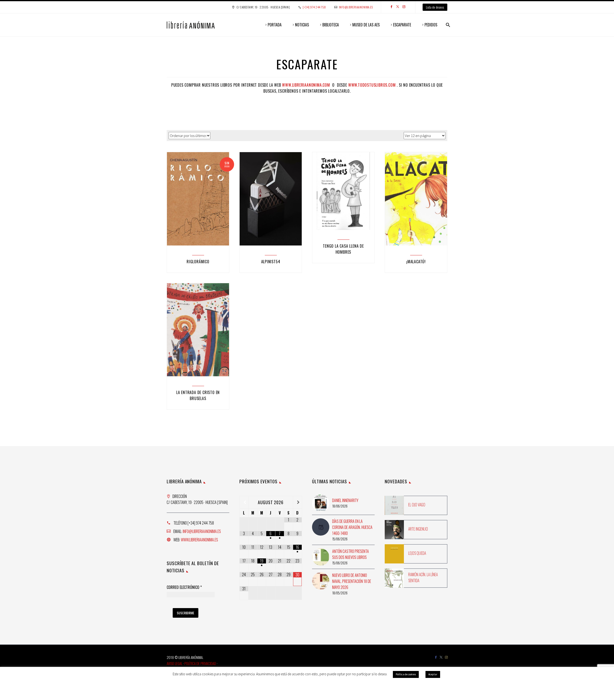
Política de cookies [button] (406, 674)
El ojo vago (416, 505)
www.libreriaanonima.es (199, 540)
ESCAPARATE (402, 25)
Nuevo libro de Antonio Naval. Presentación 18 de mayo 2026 (351, 581)
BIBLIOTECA (330, 25)
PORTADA (275, 25)
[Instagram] (404, 7)
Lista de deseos (435, 7)
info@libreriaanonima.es (356, 7)
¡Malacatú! (416, 261)
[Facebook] (391, 7)
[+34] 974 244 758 (314, 7)
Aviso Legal (174, 663)
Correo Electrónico (184, 587)
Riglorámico (198, 261)
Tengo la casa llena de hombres (343, 249)
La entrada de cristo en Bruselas (198, 395)
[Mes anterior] (244, 502)
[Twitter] (398, 7)
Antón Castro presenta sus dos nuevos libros (350, 554)
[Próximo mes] (297, 502)
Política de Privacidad (200, 663)
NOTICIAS (302, 25)
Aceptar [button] (432, 674)
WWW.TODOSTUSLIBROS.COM (372, 85)
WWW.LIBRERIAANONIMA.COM (306, 85)
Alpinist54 (270, 261)
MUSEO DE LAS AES (366, 25)
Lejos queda (417, 553)
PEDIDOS (431, 25)
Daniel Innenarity (345, 500)
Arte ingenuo (418, 529)
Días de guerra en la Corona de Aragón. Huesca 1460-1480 (352, 527)
